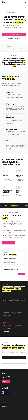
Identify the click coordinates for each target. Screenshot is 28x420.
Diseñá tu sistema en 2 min (13, 34)
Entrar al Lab (13, 357)
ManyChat (4, 402)
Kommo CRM (4, 404)
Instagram (19, 415)
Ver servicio (6, 304)
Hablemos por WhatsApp (13, 38)
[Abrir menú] (25, 2)
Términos (3, 415)
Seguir (20, 274)
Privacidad (9, 415)
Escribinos (13, 361)
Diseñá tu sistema (7, 242)
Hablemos (5, 381)
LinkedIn (14, 415)
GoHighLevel (4, 406)
